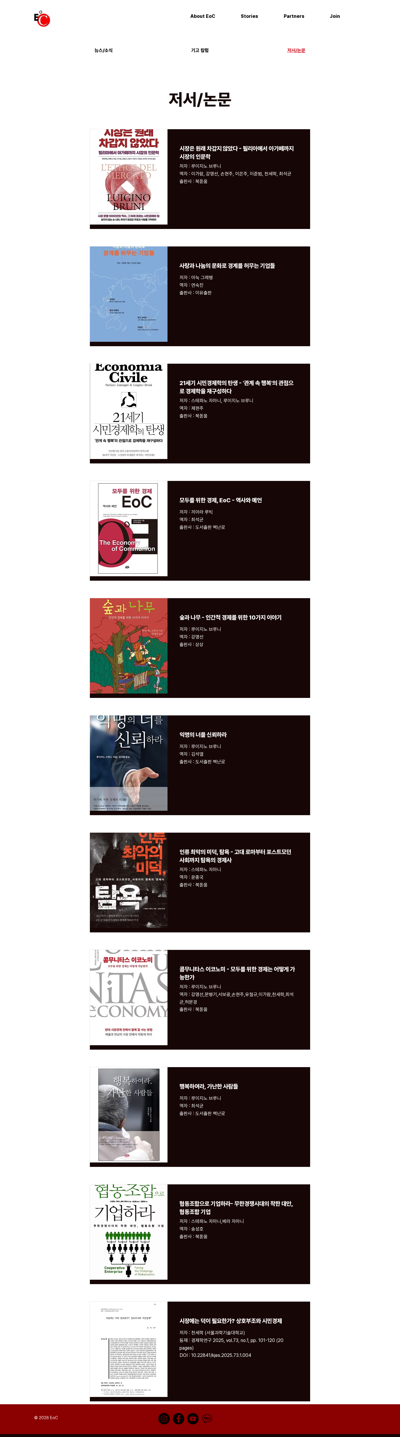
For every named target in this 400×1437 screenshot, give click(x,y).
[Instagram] (164, 1418)
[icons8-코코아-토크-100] (207, 1418)
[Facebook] (178, 1418)
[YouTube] (193, 1418)
